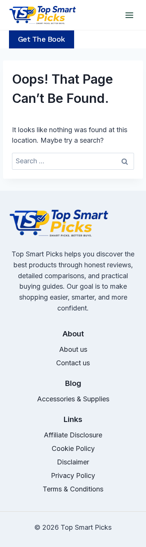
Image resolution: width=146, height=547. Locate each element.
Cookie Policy (73, 448)
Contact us (73, 363)
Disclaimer (73, 462)
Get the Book (41, 39)
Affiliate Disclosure (73, 435)
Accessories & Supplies (73, 399)
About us (73, 349)
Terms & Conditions (73, 489)
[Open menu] (129, 15)
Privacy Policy (73, 475)
